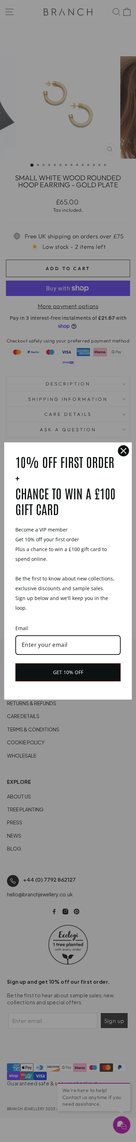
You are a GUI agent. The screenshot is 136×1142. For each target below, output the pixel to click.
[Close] (123, 450)
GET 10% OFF (68, 672)
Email (21, 628)
